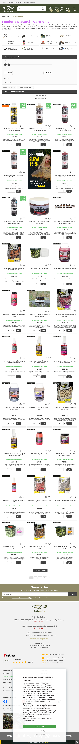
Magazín (32, 2)
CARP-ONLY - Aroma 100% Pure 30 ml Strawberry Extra (64, 222)
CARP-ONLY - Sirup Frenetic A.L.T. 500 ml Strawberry (65, 176)
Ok (77, 742)
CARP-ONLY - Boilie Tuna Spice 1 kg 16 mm (39, 547)
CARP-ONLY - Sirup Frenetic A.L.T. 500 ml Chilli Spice (65, 129)
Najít (43, 8)
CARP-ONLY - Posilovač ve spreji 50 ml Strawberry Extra (14, 361)
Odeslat (72, 594)
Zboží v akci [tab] (7, 82)
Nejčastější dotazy (9, 690)
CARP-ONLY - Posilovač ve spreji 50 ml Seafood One (65, 361)
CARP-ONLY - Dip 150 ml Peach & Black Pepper (14, 408)
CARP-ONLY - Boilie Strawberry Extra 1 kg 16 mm (39, 501)
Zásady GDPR (7, 682)
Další (49, 578)
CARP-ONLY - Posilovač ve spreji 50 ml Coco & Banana (14, 454)
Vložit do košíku (18, 144)
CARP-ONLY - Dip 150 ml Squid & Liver (39, 408)
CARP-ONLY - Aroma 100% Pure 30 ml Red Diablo (39, 315)
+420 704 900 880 (20, 620)
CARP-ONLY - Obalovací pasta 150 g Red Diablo (39, 222)
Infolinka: (41, 617)
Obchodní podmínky (10, 679)
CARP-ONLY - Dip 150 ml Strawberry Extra (14, 315)
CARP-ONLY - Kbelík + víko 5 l (39, 268)
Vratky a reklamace (9, 685)
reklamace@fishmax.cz (46, 635)
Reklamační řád (8, 688)
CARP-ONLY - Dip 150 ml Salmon (39, 454)
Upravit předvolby (39, 731)
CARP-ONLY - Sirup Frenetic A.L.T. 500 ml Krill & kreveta (39, 129)
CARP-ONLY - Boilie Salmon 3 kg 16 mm (14, 547)
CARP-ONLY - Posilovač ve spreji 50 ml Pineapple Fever (39, 361)
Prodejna (26, 2)
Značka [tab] (6, 78)
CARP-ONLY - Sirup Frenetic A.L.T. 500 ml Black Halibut (14, 222)
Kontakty (4, 2)
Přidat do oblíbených (24, 125)
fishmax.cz (8, 9)
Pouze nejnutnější (39, 734)
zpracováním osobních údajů (22, 598)
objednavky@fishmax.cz (42, 632)
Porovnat (51, 10)
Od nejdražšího (41, 95)
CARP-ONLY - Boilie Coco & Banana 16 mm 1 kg (65, 408)
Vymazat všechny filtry (24, 87)
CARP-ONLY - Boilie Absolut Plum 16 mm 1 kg (65, 315)
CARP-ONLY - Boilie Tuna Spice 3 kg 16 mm (65, 547)
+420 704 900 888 (28, 626)
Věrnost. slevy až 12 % (9, 676)
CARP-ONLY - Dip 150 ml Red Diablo (65, 268)
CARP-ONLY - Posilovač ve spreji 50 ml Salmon (14, 501)
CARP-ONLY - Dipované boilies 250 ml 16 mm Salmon (64, 454)
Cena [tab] (5, 60)
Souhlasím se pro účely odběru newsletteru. (27, 598)
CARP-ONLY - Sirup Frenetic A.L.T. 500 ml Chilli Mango (14, 129)
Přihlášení (62, 8)
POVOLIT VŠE (39, 726)
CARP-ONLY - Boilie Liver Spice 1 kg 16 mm (65, 501)
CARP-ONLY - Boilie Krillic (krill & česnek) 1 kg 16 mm (14, 268)
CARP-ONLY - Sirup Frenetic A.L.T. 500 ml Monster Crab (14, 176)
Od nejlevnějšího (40, 98)
